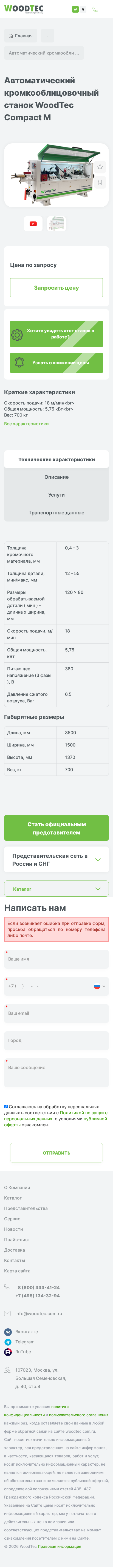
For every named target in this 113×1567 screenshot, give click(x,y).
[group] (56, 175)
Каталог (13, 1198)
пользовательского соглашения (79, 1414)
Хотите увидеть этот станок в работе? (60, 333)
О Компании (17, 1187)
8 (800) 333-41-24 (95, 9)
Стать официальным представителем (56, 828)
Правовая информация (59, 1546)
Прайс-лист (17, 1239)
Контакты (14, 1260)
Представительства (26, 1208)
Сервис (12, 1219)
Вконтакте (26, 1332)
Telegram (25, 1342)
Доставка (14, 1250)
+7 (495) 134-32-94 (37, 1295)
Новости (13, 1229)
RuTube (23, 1352)
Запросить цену (56, 287)
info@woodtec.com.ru (38, 1313)
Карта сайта (17, 1271)
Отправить (56, 1152)
